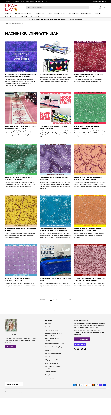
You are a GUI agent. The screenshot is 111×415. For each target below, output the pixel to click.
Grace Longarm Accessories (57, 13)
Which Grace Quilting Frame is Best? (54, 75)
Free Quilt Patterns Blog (51, 330)
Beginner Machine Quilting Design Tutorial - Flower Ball (18, 178)
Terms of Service (49, 378)
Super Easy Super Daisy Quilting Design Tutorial (20, 230)
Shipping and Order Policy (52, 360)
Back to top (55, 311)
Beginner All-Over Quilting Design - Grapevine (54, 178)
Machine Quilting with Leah (15, 23)
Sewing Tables (97, 13)
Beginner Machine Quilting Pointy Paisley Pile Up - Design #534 (87, 230)
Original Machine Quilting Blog (53, 347)
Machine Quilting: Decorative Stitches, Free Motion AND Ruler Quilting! (21, 76)
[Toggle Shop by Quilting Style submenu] (29, 17)
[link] (41, 299)
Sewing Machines (74, 13)
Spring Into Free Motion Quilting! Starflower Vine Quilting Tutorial (54, 230)
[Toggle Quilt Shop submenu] (12, 14)
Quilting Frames (40, 13)
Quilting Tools (9, 17)
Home (6, 23)
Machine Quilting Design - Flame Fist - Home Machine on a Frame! (89, 76)
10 (62, 299)
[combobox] (57, 7)
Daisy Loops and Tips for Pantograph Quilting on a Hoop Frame (20, 127)
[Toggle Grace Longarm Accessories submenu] (67, 14)
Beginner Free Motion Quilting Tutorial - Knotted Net (17, 279)
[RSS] (22, 23)
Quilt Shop (8, 13)
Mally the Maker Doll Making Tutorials (55, 343)
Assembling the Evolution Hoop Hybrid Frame (55, 279)
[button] (105, 7)
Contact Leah (35, 17)
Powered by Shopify (19, 391)
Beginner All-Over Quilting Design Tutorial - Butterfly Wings (88, 178)
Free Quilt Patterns (50, 327)
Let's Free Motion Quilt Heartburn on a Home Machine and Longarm (89, 279)
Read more (10, 346)
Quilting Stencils (86, 13)
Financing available (50, 371)
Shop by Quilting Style (21, 17)
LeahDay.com (11, 391)
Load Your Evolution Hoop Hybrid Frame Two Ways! (53, 127)
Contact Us (48, 350)
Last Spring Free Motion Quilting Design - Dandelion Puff (87, 127)
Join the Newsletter (82, 339)
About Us (47, 356)
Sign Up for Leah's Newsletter (53, 353)
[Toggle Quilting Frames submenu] (46, 14)
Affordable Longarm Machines (23, 13)
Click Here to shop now (75, 19)
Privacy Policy (49, 374)
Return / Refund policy (51, 363)
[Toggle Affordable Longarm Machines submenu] (34, 14)
